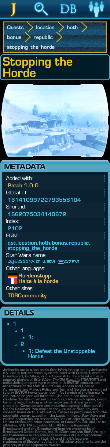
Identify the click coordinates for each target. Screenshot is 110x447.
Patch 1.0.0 (23, 185)
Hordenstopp (23, 275)
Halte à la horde (23, 281)
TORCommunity (27, 295)
